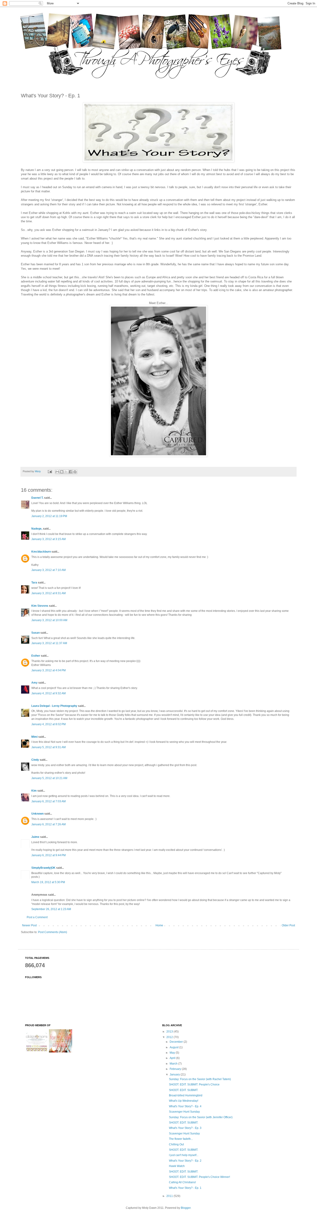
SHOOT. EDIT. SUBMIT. (183, 1090)
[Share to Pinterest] (75, 471)
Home (159, 925)
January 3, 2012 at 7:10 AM (48, 570)
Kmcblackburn (41, 551)
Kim (34, 790)
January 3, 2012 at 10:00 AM (49, 620)
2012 (170, 1037)
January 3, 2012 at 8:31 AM (48, 593)
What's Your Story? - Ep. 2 (185, 1160)
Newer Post (29, 925)
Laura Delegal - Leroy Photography (54, 706)
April (173, 1058)
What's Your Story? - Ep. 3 (185, 1128)
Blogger (186, 1207)
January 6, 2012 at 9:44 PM (48, 855)
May (173, 1052)
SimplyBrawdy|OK (43, 867)
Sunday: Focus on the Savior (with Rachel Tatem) (200, 1079)
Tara (34, 582)
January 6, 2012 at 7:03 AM (48, 801)
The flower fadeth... (181, 1138)
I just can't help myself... (183, 1155)
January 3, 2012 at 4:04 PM (48, 670)
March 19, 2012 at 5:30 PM (48, 882)
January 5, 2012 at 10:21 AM (49, 778)
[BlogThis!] (61, 471)
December (177, 1041)
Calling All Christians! (182, 1182)
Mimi (34, 736)
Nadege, (36, 528)
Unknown (37, 813)
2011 (170, 1196)
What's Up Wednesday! (183, 1100)
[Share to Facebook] (70, 471)
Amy (34, 682)
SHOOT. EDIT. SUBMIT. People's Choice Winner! (199, 1177)
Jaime (35, 837)
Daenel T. (37, 497)
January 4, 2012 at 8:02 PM (48, 724)
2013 (170, 1031)
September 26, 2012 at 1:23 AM (51, 909)
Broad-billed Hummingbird (185, 1095)
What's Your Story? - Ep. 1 (185, 1188)
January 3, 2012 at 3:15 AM (48, 539)
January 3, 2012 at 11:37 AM (49, 643)
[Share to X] (66, 471)
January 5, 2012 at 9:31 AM (48, 747)
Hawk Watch (177, 1166)
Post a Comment (37, 917)
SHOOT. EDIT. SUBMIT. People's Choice (194, 1084)
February (176, 1069)
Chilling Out (176, 1144)
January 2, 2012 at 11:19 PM (49, 516)
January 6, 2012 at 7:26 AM (48, 824)
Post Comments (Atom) (52, 932)
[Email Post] (50, 471)
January (175, 1074)
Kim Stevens (39, 605)
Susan (35, 632)
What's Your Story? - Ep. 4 (185, 1106)
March (174, 1063)
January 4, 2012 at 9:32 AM (48, 693)
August (174, 1047)
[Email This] (57, 471)
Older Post (288, 925)
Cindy (35, 759)
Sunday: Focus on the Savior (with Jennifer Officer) (201, 1117)
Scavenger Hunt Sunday (184, 1111)
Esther (35, 655)
